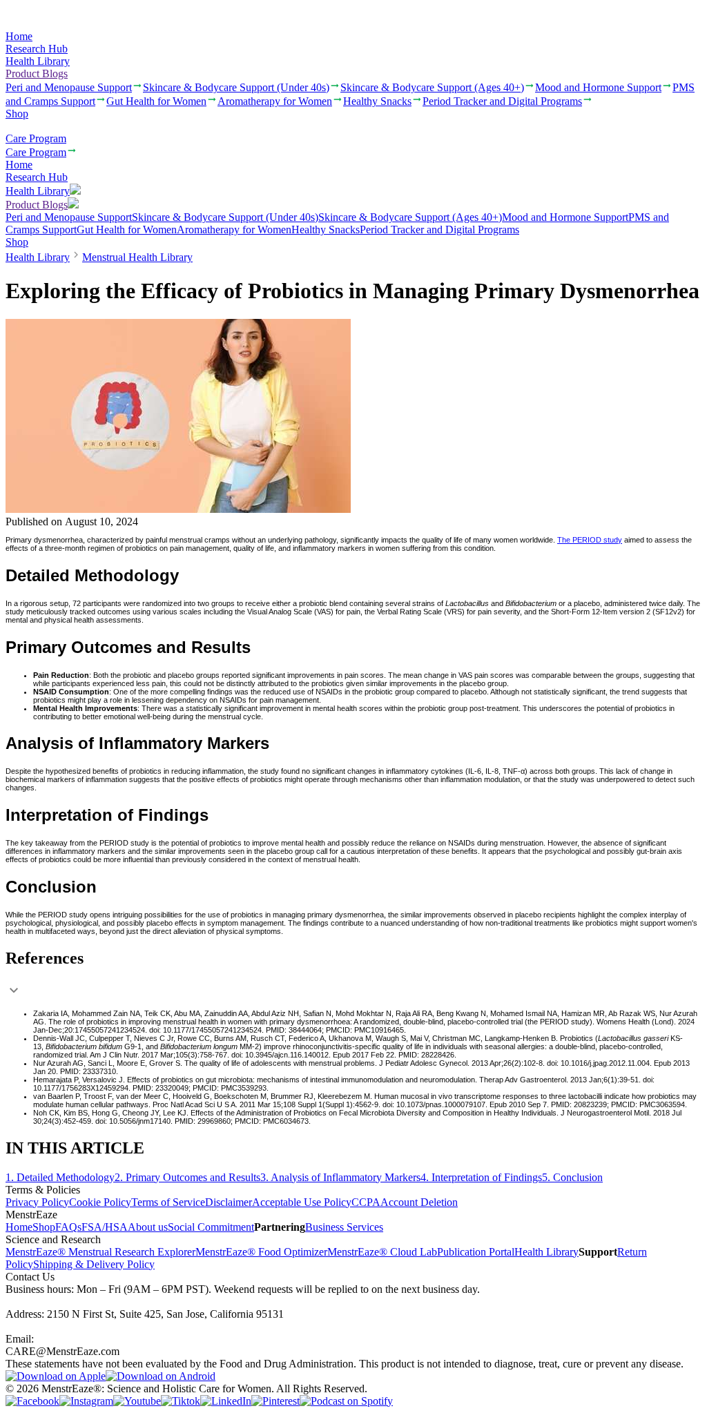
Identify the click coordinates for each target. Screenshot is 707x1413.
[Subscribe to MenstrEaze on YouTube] (137, 1401)
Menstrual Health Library (137, 257)
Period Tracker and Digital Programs (439, 229)
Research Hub (37, 49)
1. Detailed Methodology (60, 1177)
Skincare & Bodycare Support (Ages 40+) (410, 217)
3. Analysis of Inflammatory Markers (340, 1177)
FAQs (68, 1227)
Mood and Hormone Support (565, 217)
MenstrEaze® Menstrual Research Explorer (100, 1252)
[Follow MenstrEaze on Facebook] (32, 1401)
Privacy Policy (37, 1202)
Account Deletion (419, 1202)
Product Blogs (37, 73)
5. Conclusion (572, 1177)
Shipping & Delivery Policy (94, 1264)
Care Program (36, 138)
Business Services (344, 1227)
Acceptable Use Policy (301, 1202)
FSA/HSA (104, 1227)
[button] (353, 975)
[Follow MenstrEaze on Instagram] (86, 1401)
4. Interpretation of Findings (481, 1177)
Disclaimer (228, 1202)
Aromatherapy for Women (234, 229)
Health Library (38, 61)
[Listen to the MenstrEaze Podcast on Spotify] (346, 1401)
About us (148, 1227)
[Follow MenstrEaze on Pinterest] (275, 1401)
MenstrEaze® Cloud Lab (382, 1252)
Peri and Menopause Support (69, 217)
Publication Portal (475, 1252)
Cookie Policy (100, 1202)
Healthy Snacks (325, 229)
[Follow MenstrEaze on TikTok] (180, 1401)
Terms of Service (168, 1202)
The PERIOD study (589, 540)
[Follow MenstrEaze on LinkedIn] (225, 1401)
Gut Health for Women (127, 229)
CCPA (365, 1202)
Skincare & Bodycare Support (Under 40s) (225, 217)
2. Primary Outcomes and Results (187, 1177)
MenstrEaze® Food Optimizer (261, 1252)
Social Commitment (211, 1227)
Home (19, 36)
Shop (17, 113)
